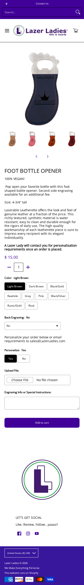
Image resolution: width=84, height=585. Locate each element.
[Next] (76, 89)
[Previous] (8, 89)
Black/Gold (57, 286)
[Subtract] (9, 267)
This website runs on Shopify (21, 572)
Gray (28, 296)
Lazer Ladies (11, 563)
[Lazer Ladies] (41, 30)
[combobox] (38, 12)
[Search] (78, 12)
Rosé (31, 305)
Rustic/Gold (14, 305)
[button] (76, 30)
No (24, 359)
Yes (11, 359)
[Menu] (6, 30)
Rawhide (12, 296)
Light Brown (14, 286)
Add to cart (42, 423)
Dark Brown (36, 286)
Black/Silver (58, 296)
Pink (41, 296)
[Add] (28, 267)
